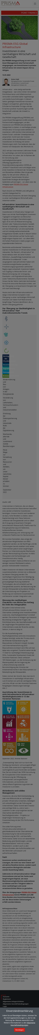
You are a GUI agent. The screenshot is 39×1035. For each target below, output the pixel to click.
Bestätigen (19, 1030)
